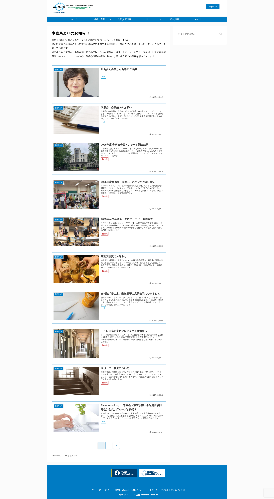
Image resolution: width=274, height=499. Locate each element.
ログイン (213, 7)
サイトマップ (152, 490)
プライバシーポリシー (102, 490)
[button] (220, 34)
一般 (103, 77)
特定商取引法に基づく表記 (173, 490)
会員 (106, 159)
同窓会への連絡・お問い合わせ (129, 490)
